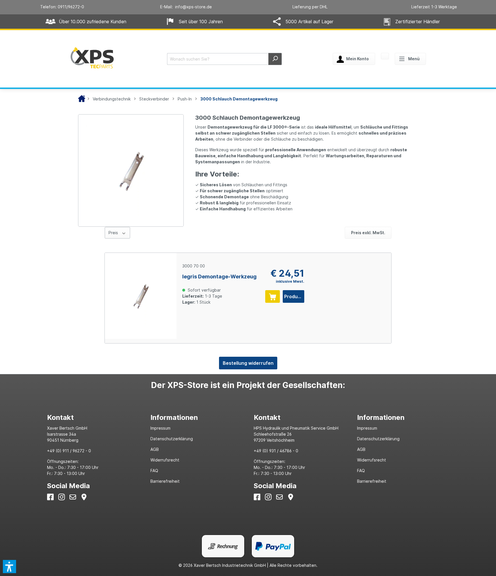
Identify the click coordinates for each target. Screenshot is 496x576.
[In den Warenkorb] (272, 296)
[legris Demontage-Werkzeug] (141, 296)
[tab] (93, 417)
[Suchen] (275, 59)
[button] (9, 566)
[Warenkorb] (385, 56)
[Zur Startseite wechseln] (92, 57)
